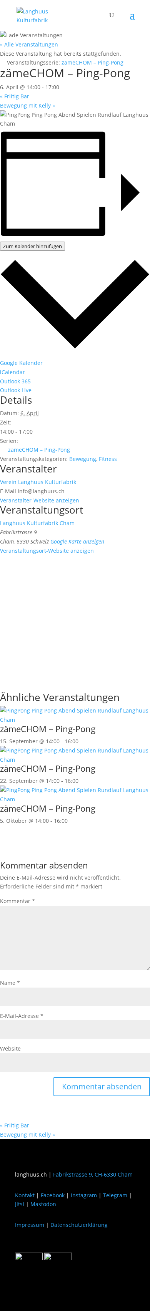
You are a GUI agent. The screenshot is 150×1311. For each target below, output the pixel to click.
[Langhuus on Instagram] (58, 1258)
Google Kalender (21, 362)
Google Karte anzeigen (77, 541)
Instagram (84, 1195)
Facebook (53, 1195)
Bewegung (82, 458)
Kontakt (25, 1195)
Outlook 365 (15, 381)
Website (10, 1048)
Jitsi (19, 1204)
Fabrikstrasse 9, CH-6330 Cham (93, 1174)
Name (10, 982)
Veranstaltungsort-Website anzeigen (47, 550)
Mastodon (43, 1204)
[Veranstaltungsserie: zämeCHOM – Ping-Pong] (82, 741)
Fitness (108, 458)
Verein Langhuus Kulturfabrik (38, 482)
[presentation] (75, 719)
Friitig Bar (14, 96)
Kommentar (17, 901)
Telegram (115, 1195)
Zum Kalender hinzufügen (32, 246)
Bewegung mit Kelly (27, 105)
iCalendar (12, 372)
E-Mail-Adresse (21, 1015)
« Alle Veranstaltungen (29, 44)
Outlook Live (16, 390)
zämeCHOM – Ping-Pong (39, 449)
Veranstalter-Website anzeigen (39, 500)
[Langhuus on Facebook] (29, 1258)
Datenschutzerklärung (79, 1224)
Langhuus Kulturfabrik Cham (37, 523)
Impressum (29, 1224)
